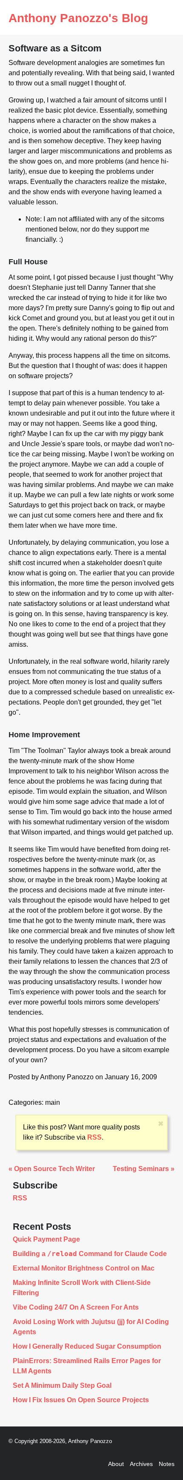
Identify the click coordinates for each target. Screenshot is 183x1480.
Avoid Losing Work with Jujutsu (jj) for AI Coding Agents (91, 1327)
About (116, 1463)
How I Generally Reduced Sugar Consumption (87, 1346)
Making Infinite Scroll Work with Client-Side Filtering (82, 1287)
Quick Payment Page (46, 1239)
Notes (166, 1463)
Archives (141, 1463)
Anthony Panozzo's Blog (78, 18)
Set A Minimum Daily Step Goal (62, 1385)
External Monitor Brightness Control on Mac (83, 1268)
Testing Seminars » (143, 1168)
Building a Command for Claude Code (90, 1254)
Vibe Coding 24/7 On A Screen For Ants (76, 1307)
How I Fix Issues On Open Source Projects (81, 1400)
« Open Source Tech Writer (52, 1168)
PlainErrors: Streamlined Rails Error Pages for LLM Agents (87, 1366)
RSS (94, 1137)
